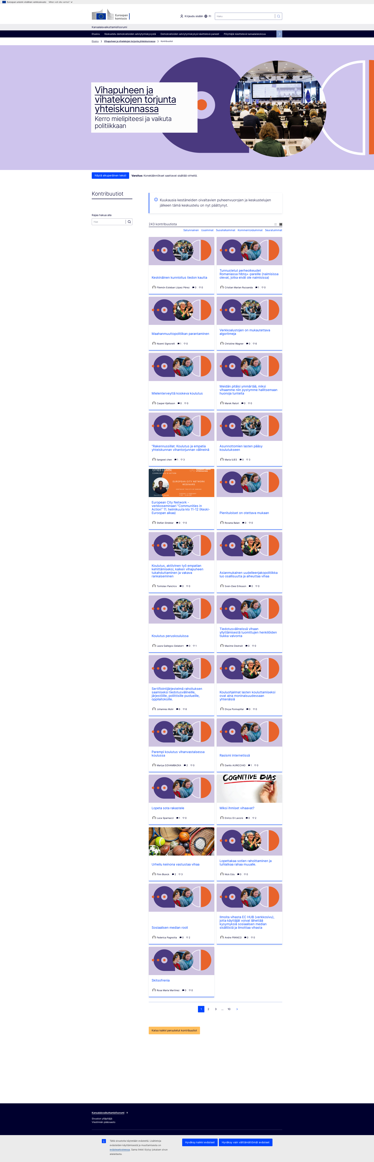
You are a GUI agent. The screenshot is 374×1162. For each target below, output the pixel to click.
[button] (275, 224)
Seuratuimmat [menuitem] (273, 230)
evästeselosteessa (120, 1149)
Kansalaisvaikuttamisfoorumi (108, 1112)
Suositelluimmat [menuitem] (225, 230)
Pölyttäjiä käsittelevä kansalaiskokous (245, 33)
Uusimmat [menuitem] (207, 230)
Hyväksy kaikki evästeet (200, 1142)
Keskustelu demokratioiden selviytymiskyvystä (130, 33)
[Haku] (278, 16)
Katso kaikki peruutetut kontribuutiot (174, 1030)
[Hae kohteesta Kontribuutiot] (129, 221)
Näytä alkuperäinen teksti (110, 175)
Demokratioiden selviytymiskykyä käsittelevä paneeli (190, 33)
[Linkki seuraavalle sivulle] (237, 1009)
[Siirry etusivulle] (115, 14)
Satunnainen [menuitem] (191, 230)
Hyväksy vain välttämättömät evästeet (246, 1142)
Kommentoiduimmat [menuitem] (250, 230)
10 (229, 1009)
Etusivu (96, 33)
